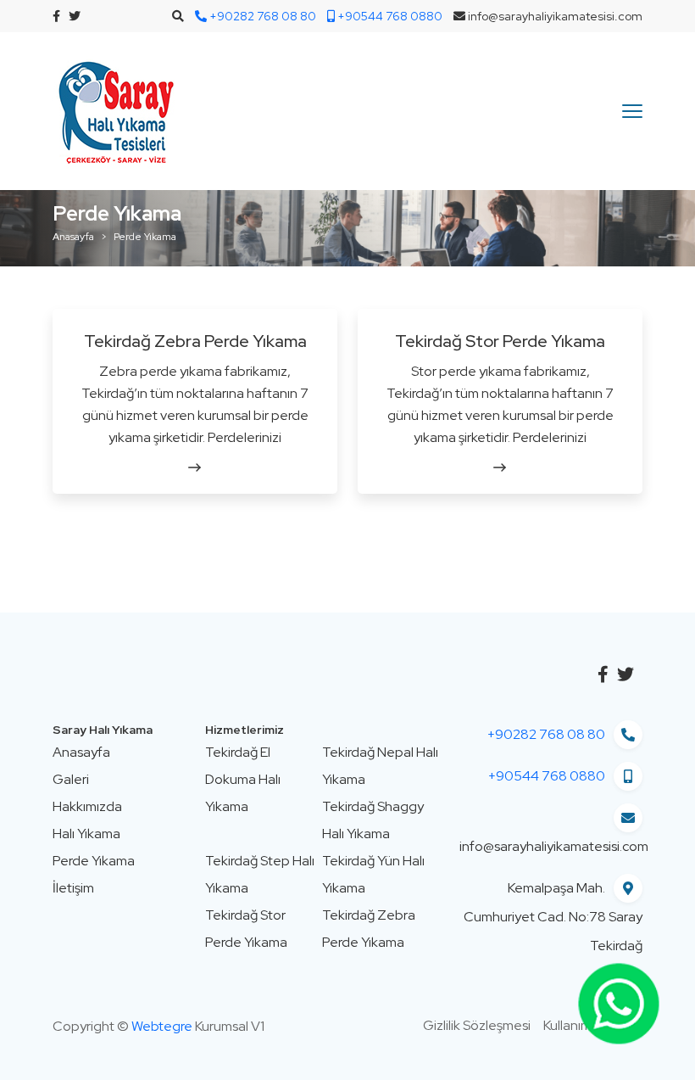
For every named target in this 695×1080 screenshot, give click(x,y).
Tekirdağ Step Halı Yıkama (259, 874)
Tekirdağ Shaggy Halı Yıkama (373, 819)
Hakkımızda (87, 806)
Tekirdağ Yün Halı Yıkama (373, 874)
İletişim (73, 888)
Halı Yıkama (86, 833)
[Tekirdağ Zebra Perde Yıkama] (195, 467)
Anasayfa (73, 236)
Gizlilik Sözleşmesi (477, 1025)
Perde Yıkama (94, 861)
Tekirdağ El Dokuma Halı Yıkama (243, 779)
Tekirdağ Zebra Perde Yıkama (195, 341)
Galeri (71, 779)
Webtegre (161, 1026)
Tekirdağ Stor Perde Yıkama (500, 341)
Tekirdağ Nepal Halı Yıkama (380, 765)
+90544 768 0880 (546, 776)
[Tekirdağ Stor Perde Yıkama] (500, 467)
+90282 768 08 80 (546, 734)
